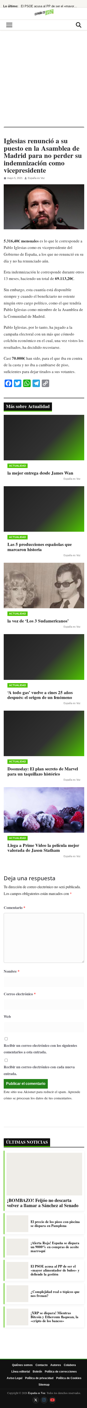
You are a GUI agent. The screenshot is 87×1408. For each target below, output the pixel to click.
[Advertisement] (43, 80)
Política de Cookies (68, 1378)
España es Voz (36, 178)
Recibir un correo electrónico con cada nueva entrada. (39, 1070)
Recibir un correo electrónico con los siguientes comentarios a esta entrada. (40, 1049)
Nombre (11, 971)
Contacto (41, 1365)
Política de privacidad (39, 1378)
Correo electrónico (20, 993)
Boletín (37, 1371)
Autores (55, 1365)
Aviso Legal (14, 1378)
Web (7, 1016)
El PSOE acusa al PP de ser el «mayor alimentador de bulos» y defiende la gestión (49, 6)
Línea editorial (20, 1371)
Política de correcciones (61, 1371)
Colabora (70, 1365)
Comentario (14, 907)
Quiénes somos (22, 1365)
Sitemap (44, 1384)
